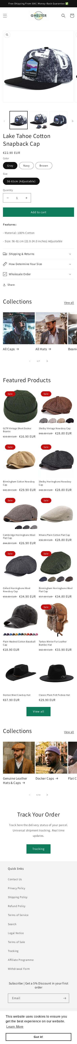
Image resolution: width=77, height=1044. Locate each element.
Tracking (38, 849)
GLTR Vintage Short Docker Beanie (17, 430)
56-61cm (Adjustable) (21, 181)
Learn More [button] (14, 1026)
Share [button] (11, 284)
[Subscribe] (64, 998)
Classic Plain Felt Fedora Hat (54, 694)
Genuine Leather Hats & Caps (15, 780)
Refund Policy (16, 906)
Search (12, 924)
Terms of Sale (16, 942)
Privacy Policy (16, 888)
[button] (5, 15)
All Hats (41, 349)
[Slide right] (72, 121)
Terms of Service (18, 915)
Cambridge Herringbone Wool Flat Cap (19, 536)
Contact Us (15, 879)
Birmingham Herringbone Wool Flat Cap (55, 590)
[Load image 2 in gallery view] (38, 120)
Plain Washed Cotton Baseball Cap (19, 643)
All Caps (9, 349)
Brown (43, 165)
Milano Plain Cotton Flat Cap (54, 534)
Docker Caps (45, 778)
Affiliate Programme (21, 960)
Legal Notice (16, 933)
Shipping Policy (17, 897)
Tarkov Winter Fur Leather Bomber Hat (53, 643)
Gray (10, 165)
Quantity (8, 190)
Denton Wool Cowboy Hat (16, 694)
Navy (26, 165)
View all (69, 302)
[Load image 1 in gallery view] (18, 120)
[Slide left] (4, 121)
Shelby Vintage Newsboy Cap (55, 428)
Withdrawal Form (19, 969)
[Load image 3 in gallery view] (58, 120)
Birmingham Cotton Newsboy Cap (19, 483)
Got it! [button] (38, 1036)
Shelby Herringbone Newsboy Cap (55, 483)
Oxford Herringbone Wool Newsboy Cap (16, 590)
